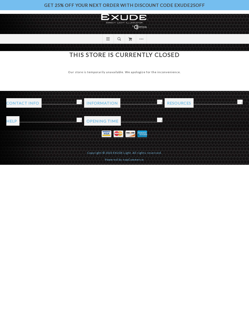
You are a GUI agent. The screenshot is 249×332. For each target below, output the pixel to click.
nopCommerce (133, 159)
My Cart (130, 39)
